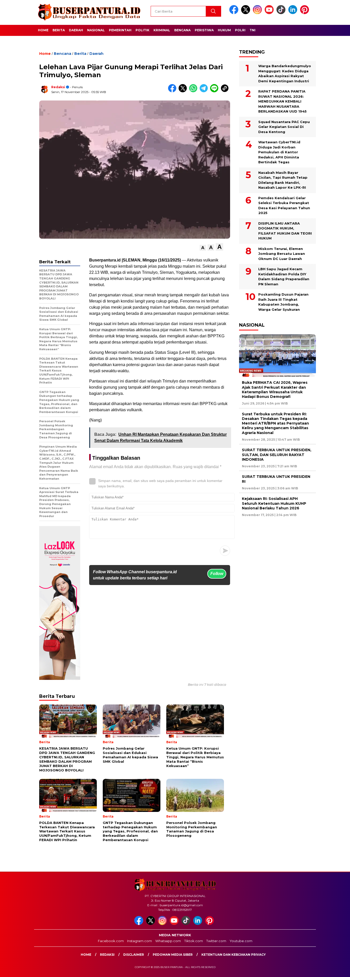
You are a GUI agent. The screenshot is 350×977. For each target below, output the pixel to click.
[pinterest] (305, 13)
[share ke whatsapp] (194, 91)
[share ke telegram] (205, 91)
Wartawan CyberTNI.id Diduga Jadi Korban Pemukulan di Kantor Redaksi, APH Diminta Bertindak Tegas (279, 152)
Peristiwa (204, 30)
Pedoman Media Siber (173, 954)
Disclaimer (133, 954)
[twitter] (246, 13)
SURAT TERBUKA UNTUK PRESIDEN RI (276, 479)
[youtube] (270, 13)
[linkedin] (293, 13)
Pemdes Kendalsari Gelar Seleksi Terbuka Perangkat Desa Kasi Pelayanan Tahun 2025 (284, 205)
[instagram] (258, 13)
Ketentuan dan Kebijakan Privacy (233, 954)
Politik (142, 30)
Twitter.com (216, 941)
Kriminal (161, 30)
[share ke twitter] (184, 91)
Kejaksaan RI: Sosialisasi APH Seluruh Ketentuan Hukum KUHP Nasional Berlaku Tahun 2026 (274, 503)
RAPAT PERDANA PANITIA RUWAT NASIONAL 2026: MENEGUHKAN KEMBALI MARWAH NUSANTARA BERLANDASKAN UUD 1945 (282, 101)
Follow (216, 573)
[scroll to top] (335, 969)
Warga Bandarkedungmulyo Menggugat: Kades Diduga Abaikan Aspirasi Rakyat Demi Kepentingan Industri (284, 73)
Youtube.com (241, 941)
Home (43, 30)
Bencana (182, 30)
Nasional (96, 30)
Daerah (76, 30)
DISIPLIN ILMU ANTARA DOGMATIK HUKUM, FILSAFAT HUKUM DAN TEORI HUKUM (285, 230)
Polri (240, 30)
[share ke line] (215, 91)
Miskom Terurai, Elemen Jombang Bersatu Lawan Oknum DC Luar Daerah (281, 254)
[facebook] (234, 13)
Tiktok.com (193, 941)
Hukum (224, 30)
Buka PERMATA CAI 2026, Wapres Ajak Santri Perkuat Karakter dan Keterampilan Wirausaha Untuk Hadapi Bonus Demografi (274, 389)
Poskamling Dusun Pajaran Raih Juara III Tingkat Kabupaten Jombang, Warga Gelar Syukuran (283, 301)
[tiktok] (281, 13)
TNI (252, 30)
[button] (203, 248)
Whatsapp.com (168, 941)
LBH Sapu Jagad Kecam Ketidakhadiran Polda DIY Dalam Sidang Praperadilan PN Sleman (283, 276)
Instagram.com (139, 941)
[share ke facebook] (173, 91)
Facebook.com (111, 941)
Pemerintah (120, 30)
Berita (59, 30)
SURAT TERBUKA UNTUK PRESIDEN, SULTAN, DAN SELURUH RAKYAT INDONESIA (276, 454)
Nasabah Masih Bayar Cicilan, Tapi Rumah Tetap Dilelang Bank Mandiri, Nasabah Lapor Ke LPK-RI (282, 180)
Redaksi (58, 87)
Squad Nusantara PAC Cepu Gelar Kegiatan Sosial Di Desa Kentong (284, 127)
